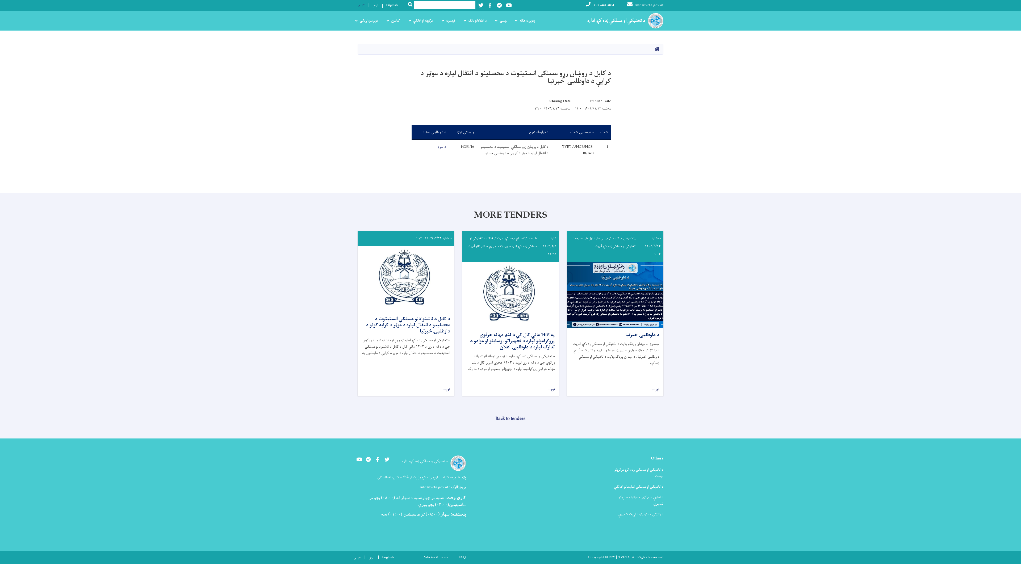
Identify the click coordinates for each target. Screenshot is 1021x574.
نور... (655, 389)
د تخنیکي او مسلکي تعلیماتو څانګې (638, 486)
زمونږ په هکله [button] (527, 21)
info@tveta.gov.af (649, 5)
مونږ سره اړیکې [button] (369, 21)
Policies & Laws (435, 557)
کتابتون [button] (395, 21)
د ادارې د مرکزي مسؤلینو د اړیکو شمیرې (640, 500)
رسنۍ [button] (503, 21)
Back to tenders (510, 419)
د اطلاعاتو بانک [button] (477, 21)
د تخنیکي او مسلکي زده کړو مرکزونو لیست (638, 472)
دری (376, 5)
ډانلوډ (442, 147)
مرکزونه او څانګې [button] (423, 21)
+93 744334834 (603, 5)
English (392, 5)
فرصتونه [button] (450, 21)
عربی (361, 4)
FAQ (462, 557)
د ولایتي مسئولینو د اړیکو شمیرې (640, 514)
